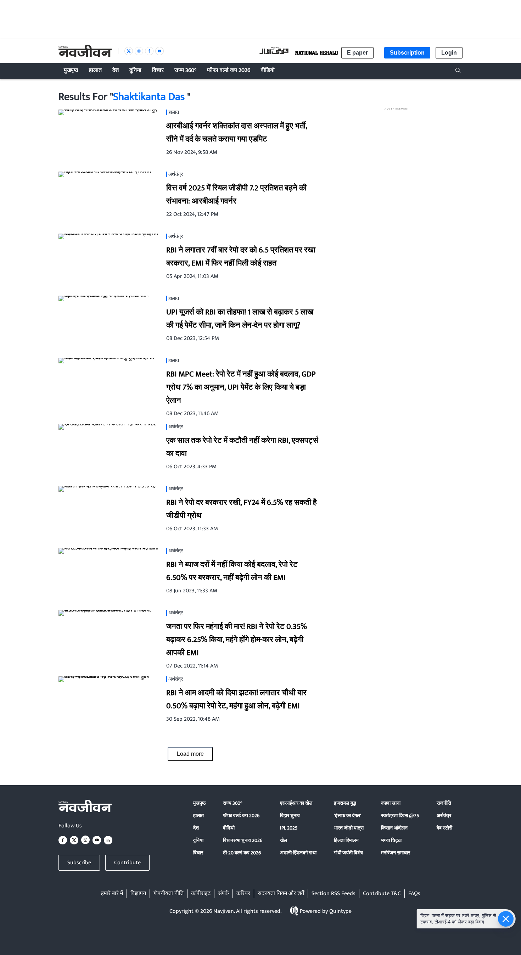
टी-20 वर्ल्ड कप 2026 (242, 853)
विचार (198, 853)
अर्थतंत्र (444, 815)
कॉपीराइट (201, 893)
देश (196, 828)
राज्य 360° (232, 803)
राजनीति (444, 803)
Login (449, 53)
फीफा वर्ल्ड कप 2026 (241, 815)
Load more (190, 754)
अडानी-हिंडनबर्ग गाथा (298, 853)
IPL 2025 (288, 828)
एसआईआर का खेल (296, 803)
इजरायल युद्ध (345, 803)
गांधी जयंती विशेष (348, 853)
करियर (243, 893)
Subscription (407, 53)
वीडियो (229, 828)
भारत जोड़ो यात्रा (349, 828)
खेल (283, 840)
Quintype (340, 911)
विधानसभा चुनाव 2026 (242, 840)
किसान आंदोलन (394, 828)
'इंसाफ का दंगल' (347, 815)
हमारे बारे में (112, 893)
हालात (198, 815)
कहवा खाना (390, 803)
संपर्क (223, 893)
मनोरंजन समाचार (395, 853)
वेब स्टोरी (444, 828)
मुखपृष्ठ (199, 803)
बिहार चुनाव (290, 815)
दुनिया (198, 840)
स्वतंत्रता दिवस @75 (400, 815)
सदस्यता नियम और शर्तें (281, 893)
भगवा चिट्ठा (391, 840)
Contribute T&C (382, 893)
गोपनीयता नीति (168, 893)
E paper (357, 53)
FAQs (414, 893)
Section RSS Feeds (333, 893)
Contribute (127, 862)
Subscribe (79, 862)
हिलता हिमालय (346, 840)
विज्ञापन (138, 893)
